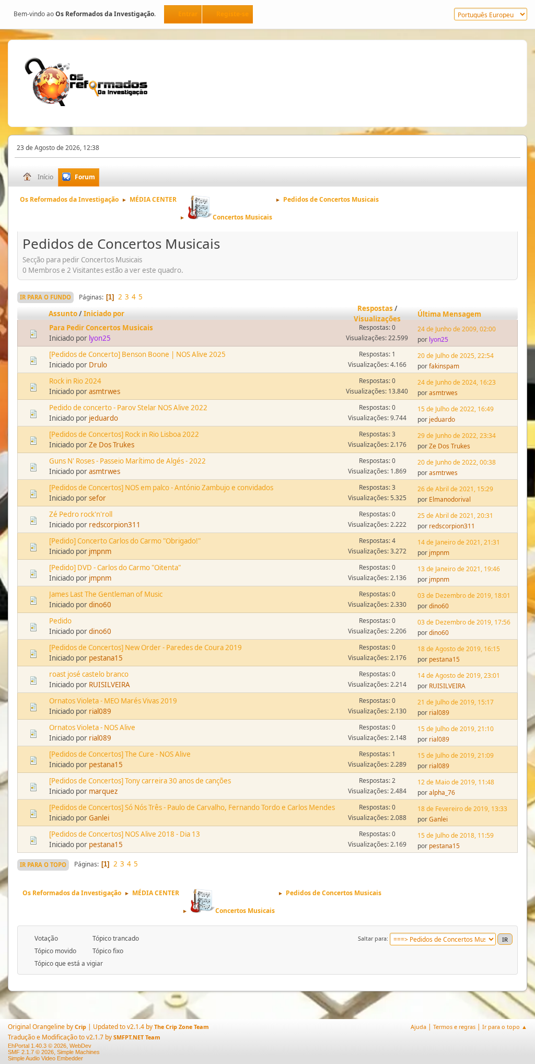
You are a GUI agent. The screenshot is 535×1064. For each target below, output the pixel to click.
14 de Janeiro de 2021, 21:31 (458, 542)
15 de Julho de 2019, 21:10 (455, 728)
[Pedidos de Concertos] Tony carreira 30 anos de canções (140, 780)
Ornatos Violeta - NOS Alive (92, 727)
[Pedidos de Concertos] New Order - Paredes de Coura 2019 (145, 647)
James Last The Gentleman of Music (105, 594)
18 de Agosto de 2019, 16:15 (458, 648)
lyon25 (100, 338)
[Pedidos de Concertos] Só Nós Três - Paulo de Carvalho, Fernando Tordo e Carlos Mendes (192, 807)
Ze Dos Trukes (111, 444)
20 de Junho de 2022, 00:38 (456, 462)
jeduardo (103, 418)
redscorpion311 (115, 524)
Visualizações (377, 318)
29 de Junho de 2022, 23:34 (456, 435)
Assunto (63, 313)
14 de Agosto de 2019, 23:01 (458, 675)
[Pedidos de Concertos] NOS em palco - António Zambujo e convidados (161, 487)
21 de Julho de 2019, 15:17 (455, 702)
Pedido (60, 621)
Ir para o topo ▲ (504, 1027)
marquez (103, 791)
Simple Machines (78, 1052)
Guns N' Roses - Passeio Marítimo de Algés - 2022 (127, 461)
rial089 (100, 711)
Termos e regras (454, 1027)
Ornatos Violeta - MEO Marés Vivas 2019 (113, 701)
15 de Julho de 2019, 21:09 (455, 755)
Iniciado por (104, 313)
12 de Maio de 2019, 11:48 (455, 782)
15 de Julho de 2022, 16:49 (455, 408)
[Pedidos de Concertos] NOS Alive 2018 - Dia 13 (124, 834)
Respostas (375, 308)
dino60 (100, 604)
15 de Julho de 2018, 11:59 (455, 835)
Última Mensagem (449, 314)
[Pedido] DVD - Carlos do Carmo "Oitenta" (115, 567)
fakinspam (444, 366)
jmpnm (100, 551)
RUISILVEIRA (109, 684)
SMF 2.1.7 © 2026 (31, 1052)
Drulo (98, 364)
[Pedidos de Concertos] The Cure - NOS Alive (120, 754)
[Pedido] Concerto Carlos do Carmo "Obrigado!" (125, 541)
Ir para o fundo (45, 297)
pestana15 (106, 658)
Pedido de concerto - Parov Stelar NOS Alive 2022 (128, 407)
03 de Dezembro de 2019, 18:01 (463, 595)
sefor (97, 498)
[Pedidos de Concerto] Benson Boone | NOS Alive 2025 (137, 354)
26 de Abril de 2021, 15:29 (455, 488)
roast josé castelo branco (89, 674)
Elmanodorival (450, 499)
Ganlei (99, 818)
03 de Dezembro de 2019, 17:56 (463, 622)
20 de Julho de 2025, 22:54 (455, 355)
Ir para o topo (43, 865)
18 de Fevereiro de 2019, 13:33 (462, 808)
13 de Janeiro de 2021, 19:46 (458, 568)
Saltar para (372, 938)
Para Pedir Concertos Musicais (101, 327)
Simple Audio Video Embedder (45, 1058)
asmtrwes (104, 391)
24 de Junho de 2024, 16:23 (456, 382)
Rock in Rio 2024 (75, 381)
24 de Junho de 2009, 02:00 (456, 329)
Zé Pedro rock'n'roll (80, 514)
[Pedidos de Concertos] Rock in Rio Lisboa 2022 (124, 434)
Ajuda (418, 1027)
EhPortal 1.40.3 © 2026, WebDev (49, 1046)
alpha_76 (442, 792)
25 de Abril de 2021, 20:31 (455, 515)
